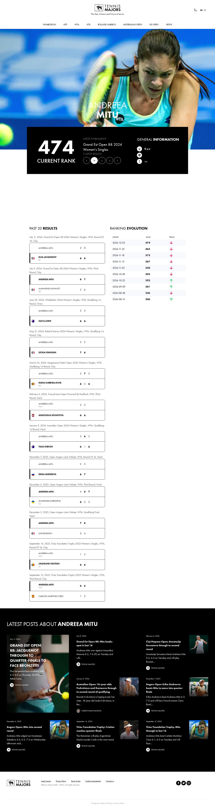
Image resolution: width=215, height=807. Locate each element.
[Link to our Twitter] (183, 783)
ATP (65, 24)
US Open (154, 24)
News (169, 24)
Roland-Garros (107, 24)
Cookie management (93, 781)
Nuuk (122, 803)
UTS (88, 24)
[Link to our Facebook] (178, 783)
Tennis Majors (107, 8)
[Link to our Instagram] (189, 783)
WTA (77, 24)
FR (205, 10)
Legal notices (46, 781)
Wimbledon (49, 24)
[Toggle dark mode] (195, 10)
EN (201, 10)
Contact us (110, 781)
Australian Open (132, 24)
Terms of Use (75, 781)
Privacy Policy (61, 781)
